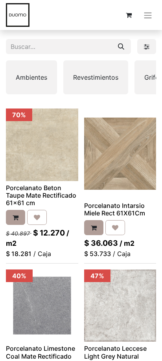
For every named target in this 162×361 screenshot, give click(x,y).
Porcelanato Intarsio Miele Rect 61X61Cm (114, 209)
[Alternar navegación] (148, 15)
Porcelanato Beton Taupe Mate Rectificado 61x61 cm (41, 195)
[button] (15, 217)
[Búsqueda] (121, 46)
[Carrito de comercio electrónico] (128, 15)
